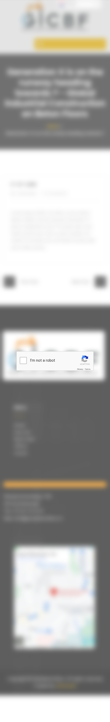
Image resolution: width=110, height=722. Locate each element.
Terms (87, 369)
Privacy (80, 369)
